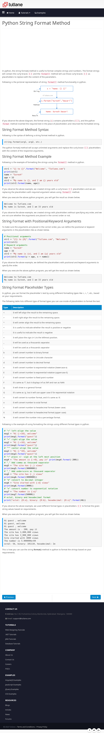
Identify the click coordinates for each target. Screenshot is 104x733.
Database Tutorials (12, 644)
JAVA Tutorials (10, 639)
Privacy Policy (42, 727)
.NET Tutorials (10, 634)
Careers (8, 664)
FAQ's (7, 669)
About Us (9, 655)
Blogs (7, 705)
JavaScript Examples (13, 685)
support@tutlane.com (22, 618)
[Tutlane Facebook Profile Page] (89, 730)
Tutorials (24, 12)
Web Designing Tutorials (15, 630)
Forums (8, 719)
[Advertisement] (52, 50)
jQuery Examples (12, 689)
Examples (41, 12)
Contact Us (9, 659)
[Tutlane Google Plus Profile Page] (99, 730)
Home (11, 12)
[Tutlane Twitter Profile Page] (94, 730)
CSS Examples (10, 694)
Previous (10, 597)
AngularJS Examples (13, 680)
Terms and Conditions (26, 727)
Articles (8, 710)
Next (94, 597)
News (7, 714)
